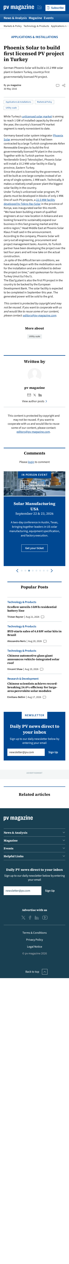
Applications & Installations (34, 37)
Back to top (32, 972)
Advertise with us (34, 910)
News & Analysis (15, 18)
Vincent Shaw (14, 669)
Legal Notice (34, 947)
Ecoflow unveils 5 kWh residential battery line (32, 608)
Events (49, 18)
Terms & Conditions (34, 933)
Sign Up (53, 752)
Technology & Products (36, 26)
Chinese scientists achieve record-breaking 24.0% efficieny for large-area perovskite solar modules (32, 687)
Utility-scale (11, 107)
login (31, 462)
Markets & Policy (13, 26)
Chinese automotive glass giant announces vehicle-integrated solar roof (33, 659)
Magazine (35, 18)
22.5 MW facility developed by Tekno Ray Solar (29, 202)
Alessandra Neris (16, 641)
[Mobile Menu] (39, 8)
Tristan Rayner (15, 617)
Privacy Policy (34, 940)
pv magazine (14, 85)
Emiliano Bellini (16, 697)
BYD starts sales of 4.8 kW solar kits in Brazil (34, 633)
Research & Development (23, 679)
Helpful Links (14, 856)
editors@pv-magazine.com (39, 315)
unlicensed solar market (37, 116)
